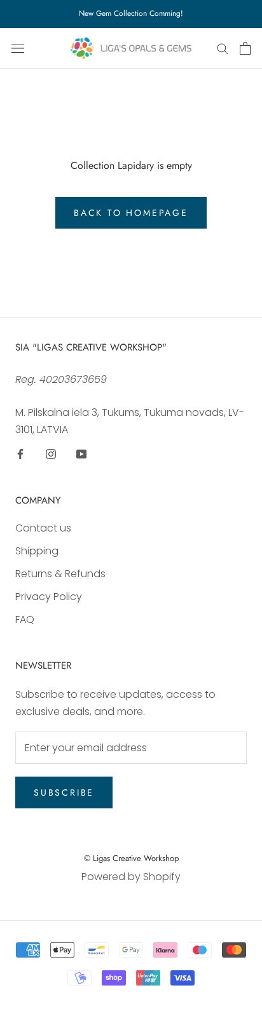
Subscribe (64, 792)
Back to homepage (131, 212)
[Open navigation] (17, 48)
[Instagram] (51, 453)
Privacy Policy (48, 596)
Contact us (43, 528)
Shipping (37, 551)
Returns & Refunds (60, 573)
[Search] (222, 48)
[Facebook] (20, 453)
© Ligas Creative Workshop (131, 858)
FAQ (24, 619)
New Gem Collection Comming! (131, 13)
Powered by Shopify (131, 876)
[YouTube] (81, 453)
